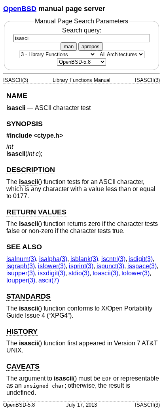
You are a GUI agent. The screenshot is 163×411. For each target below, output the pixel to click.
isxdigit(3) (51, 273)
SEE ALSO (24, 247)
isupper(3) (20, 273)
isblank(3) (84, 259)
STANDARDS (28, 296)
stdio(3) (78, 273)
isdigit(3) (141, 259)
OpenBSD (19, 9)
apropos (91, 46)
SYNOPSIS (24, 124)
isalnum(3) (21, 259)
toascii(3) (105, 273)
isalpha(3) (53, 259)
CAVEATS (23, 366)
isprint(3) (81, 266)
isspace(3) (142, 266)
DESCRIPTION (30, 170)
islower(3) (52, 266)
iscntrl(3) (113, 259)
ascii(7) (48, 280)
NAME (16, 96)
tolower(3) (135, 273)
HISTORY (22, 331)
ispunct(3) (110, 266)
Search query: (81, 30)
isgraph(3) (20, 266)
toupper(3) (20, 280)
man (69, 46)
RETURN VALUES (36, 212)
